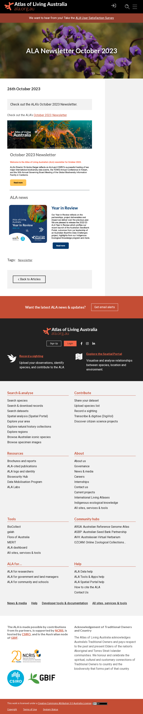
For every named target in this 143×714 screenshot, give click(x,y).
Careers (79, 476)
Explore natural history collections (29, 426)
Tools (11, 519)
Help (77, 564)
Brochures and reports (21, 461)
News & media (83, 471)
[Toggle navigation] (135, 6)
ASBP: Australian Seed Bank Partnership (100, 532)
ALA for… (14, 564)
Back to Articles (30, 279)
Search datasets (17, 411)
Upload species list (87, 406)
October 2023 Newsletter (50, 115)
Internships (81, 482)
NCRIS (59, 630)
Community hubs (86, 519)
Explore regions (17, 432)
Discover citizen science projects (96, 421)
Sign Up (54, 343)
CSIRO (26, 634)
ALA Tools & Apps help (89, 577)
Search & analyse (20, 393)
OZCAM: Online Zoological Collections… (100, 542)
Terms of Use (30, 709)
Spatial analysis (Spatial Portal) (27, 416)
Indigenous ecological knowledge (96, 502)
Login (70, 343)
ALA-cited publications (22, 466)
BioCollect (14, 526)
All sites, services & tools (91, 508)
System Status (50, 709)
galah (10, 532)
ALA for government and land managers (32, 577)
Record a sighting (31, 356)
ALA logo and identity (21, 471)
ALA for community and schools (28, 582)
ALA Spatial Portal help (89, 582)
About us (80, 461)
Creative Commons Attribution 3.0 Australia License (64, 703)
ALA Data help (83, 571)
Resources (15, 453)
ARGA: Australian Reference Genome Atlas (101, 526)
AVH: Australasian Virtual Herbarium (97, 537)
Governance (82, 466)
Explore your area (18, 421)
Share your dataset (86, 400)
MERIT (11, 542)
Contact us (81, 487)
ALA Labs (13, 487)
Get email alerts (104, 307)
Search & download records (25, 406)
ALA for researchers (20, 571)
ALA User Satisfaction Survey (95, 18)
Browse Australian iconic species (29, 437)
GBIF (14, 637)
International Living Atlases (92, 497)
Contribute (82, 393)
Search (125, 6)
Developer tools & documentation (65, 603)
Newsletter (25, 260)
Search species (17, 400)
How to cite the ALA (87, 587)
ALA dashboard (17, 547)
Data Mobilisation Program (24, 482)
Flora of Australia (18, 537)
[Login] (113, 7)
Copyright (12, 709)
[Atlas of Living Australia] (70, 332)
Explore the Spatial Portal (104, 353)
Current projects (84, 492)
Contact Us (81, 592)
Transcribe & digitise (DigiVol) (93, 416)
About (79, 453)
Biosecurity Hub (17, 476)
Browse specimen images (24, 442)
